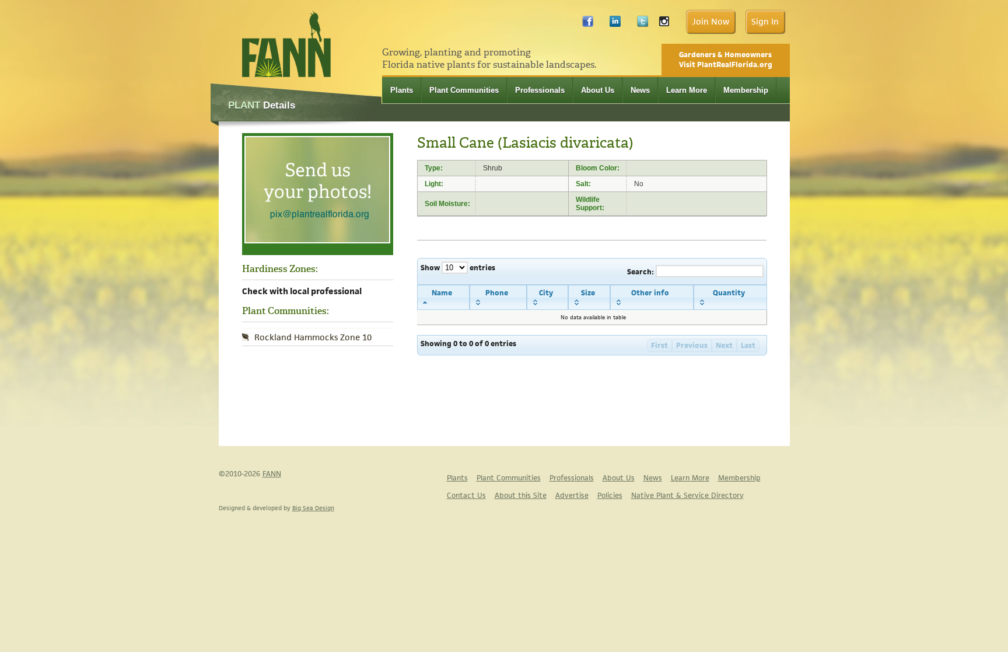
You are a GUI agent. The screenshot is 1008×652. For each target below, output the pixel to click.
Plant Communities (464, 90)
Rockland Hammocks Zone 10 (313, 337)
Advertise (572, 495)
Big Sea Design (313, 508)
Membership (745, 90)
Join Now (710, 21)
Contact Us (466, 495)
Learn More (686, 90)
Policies (609, 495)
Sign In (765, 21)
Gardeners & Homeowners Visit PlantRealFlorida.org (725, 59)
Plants (401, 90)
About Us (597, 90)
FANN (271, 474)
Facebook (587, 24)
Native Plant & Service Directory (687, 495)
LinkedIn (615, 24)
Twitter (642, 24)
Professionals (540, 90)
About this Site (521, 495)
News (640, 90)
